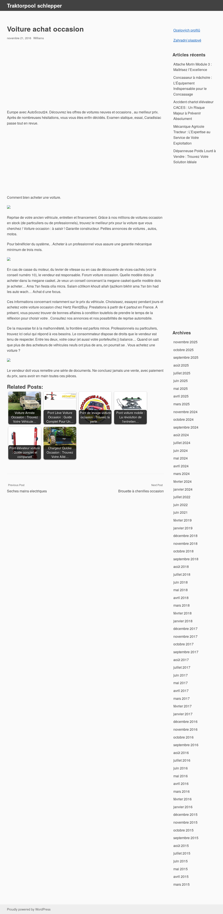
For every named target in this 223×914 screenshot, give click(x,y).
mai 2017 (180, 682)
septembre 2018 (185, 558)
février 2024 (182, 481)
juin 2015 (180, 861)
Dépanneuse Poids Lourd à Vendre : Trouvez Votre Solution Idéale (194, 156)
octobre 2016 (183, 737)
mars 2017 (181, 698)
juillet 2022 (181, 496)
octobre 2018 (183, 551)
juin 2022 (180, 504)
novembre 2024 (185, 411)
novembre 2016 (185, 729)
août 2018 (181, 566)
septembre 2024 (185, 427)
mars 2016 (181, 791)
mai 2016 (180, 775)
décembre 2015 (185, 814)
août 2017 (181, 659)
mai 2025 (180, 388)
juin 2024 (180, 450)
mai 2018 (180, 589)
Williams (38, 38)
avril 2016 (181, 783)
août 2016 (181, 752)
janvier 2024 (183, 489)
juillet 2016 (181, 760)
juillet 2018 (181, 574)
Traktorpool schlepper (34, 5)
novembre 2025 (185, 341)
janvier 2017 (183, 713)
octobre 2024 (183, 419)
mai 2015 (180, 868)
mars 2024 (181, 473)
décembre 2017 (185, 628)
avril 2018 (181, 597)
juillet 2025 (181, 372)
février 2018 (182, 613)
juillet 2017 (181, 667)
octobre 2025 (183, 349)
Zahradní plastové (187, 40)
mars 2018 (181, 605)
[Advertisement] (85, 75)
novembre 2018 (185, 543)
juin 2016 (180, 768)
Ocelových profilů (186, 30)
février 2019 (182, 520)
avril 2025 (181, 396)
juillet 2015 (181, 853)
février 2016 (182, 798)
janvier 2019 (183, 527)
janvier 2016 (183, 806)
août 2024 (181, 434)
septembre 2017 (185, 651)
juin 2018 (180, 582)
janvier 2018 (183, 620)
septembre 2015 (185, 837)
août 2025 (181, 365)
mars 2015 (181, 884)
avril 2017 (181, 690)
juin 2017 (180, 675)
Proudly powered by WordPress (29, 909)
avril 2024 (181, 465)
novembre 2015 (185, 822)
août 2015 (181, 845)
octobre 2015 (183, 830)
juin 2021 (180, 512)
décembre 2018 (185, 535)
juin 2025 (180, 380)
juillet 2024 (181, 442)
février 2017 (182, 706)
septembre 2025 (185, 357)
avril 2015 (181, 876)
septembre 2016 (185, 744)
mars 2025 (181, 403)
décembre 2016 (185, 721)
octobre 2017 (183, 643)
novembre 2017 (185, 636)
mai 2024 (180, 458)
